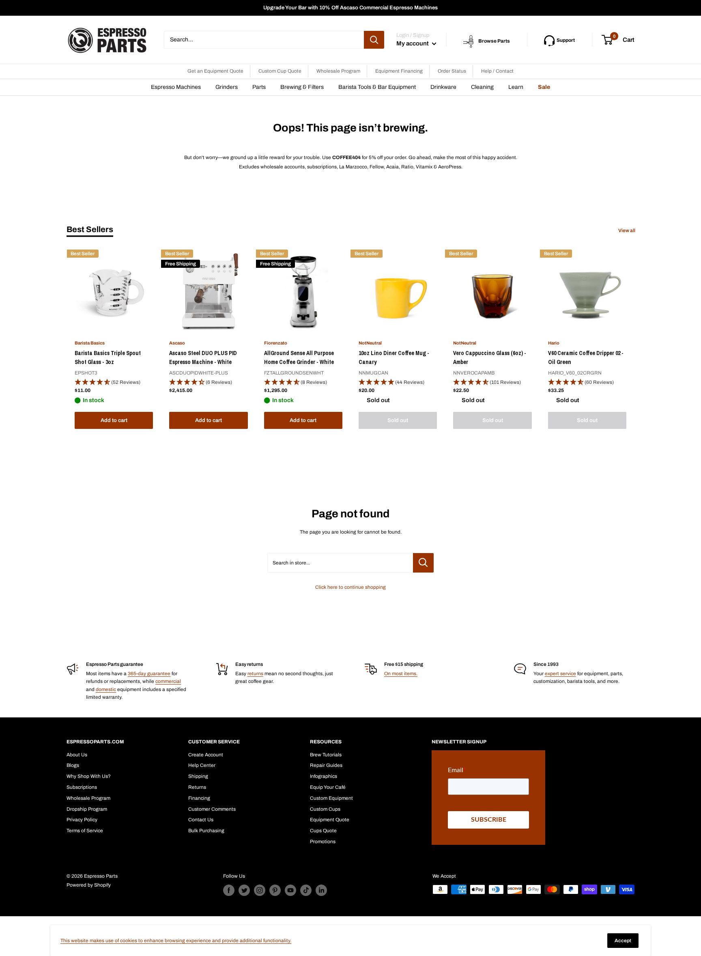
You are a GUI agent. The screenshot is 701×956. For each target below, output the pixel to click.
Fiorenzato (275, 342)
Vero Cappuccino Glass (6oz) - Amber (489, 357)
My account (413, 43)
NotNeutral (370, 342)
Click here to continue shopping (350, 587)
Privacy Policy (82, 820)
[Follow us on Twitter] (244, 890)
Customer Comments (212, 809)
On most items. (400, 673)
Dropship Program (87, 809)
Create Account (205, 755)
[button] (114, 382)
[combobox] (264, 40)
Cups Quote (323, 830)
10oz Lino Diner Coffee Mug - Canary (394, 357)
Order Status (452, 71)
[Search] (374, 40)
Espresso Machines (176, 87)
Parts (259, 87)
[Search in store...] (423, 563)
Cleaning (482, 87)
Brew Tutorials (326, 755)
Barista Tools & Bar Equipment (377, 87)
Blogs (73, 765)
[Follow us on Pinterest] (275, 890)
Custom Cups (325, 809)
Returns (197, 787)
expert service (560, 673)
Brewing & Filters (302, 87)
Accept (623, 940)
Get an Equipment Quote (215, 71)
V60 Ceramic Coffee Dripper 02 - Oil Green (586, 357)
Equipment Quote (329, 820)
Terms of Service (85, 830)
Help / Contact (497, 71)
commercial (168, 681)
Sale (544, 87)
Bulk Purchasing (206, 830)
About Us (77, 755)
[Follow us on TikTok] (306, 890)
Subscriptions (82, 787)
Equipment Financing (399, 71)
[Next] (635, 341)
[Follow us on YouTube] (290, 890)
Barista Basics (90, 342)
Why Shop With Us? (89, 776)
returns (255, 673)
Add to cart (114, 420)
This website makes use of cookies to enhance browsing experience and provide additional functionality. (175, 940)
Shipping (198, 776)
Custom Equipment (331, 798)
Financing (199, 798)
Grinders (226, 87)
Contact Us (200, 820)
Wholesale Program (338, 71)
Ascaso (177, 342)
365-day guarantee (149, 673)
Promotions (322, 841)
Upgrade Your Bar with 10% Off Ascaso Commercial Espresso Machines (350, 8)
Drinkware (443, 87)
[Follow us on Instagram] (259, 890)
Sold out (397, 420)
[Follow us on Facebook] (228, 890)
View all (627, 230)
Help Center (201, 765)
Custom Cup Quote (279, 71)
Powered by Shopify (89, 885)
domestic (106, 689)
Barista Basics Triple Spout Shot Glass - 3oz (108, 357)
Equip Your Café (328, 787)
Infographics (323, 776)
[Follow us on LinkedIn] (321, 890)
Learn (515, 87)
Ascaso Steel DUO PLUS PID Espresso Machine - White (203, 357)
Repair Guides (326, 765)
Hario (553, 342)
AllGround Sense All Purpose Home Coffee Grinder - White (299, 357)
